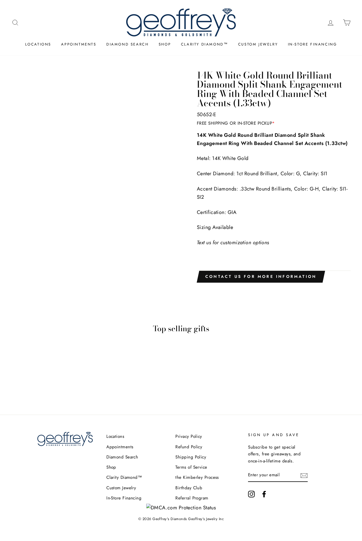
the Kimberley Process (197, 477)
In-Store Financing (312, 44)
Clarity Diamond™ (204, 44)
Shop (165, 44)
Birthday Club (188, 488)
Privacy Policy (188, 436)
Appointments (78, 44)
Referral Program (191, 498)
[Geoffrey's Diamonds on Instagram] (251, 493)
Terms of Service (191, 467)
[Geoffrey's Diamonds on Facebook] (264, 493)
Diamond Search (127, 44)
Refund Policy (188, 447)
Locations (38, 44)
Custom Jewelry (258, 44)
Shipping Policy (190, 457)
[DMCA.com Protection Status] (181, 507)
